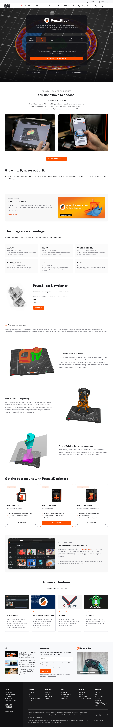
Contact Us (98, 700)
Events (47, 698)
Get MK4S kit (21, 522)
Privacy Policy (43, 676)
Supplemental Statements (35, 717)
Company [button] (102, 6)
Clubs (30, 696)
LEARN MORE (12, 215)
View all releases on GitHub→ (56, 68)
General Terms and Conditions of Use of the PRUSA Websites (62, 712)
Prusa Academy (66, 694)
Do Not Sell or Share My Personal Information (81, 715)
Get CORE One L (91, 522)
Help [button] (83, 6)
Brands (30, 700)
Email (34, 299)
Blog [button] (96, 6)
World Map (48, 692)
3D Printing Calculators (64, 697)
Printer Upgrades (10, 694)
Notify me (38, 307)
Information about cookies (35, 715)
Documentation (78, 72)
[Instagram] (100, 715)
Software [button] (59, 6)
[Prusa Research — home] (7, 6)
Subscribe (45, 671)
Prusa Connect (82, 696)
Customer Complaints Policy (51, 715)
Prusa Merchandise (10, 700)
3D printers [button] (18, 6)
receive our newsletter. (56, 667)
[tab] (31, 39)
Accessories (8, 698)
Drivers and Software (84, 698)
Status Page (63, 715)
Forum (47, 694)
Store (29, 694)
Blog (96, 694)
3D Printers (8, 692)
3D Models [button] (67, 6)
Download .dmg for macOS (57, 58)
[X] (103, 715)
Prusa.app (81, 694)
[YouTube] (106, 715)
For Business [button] (50, 6)
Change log (37, 72)
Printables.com (85, 549)
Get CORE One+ (56, 522)
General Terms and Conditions (36, 712)
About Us (97, 692)
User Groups (48, 696)
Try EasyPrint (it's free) (56, 158)
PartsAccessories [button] (38, 6)
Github (57, 72)
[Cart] (107, 1)
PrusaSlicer (81, 692)
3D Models (31, 692)
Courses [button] (89, 6)
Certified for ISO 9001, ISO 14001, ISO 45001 (101, 704)
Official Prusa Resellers (99, 697)
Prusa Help (64, 692)
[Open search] (86, 1)
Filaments (8, 696)
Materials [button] (27, 6)
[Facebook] (96, 715)
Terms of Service (52, 676)
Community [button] (76, 6)
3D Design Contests (34, 698)
